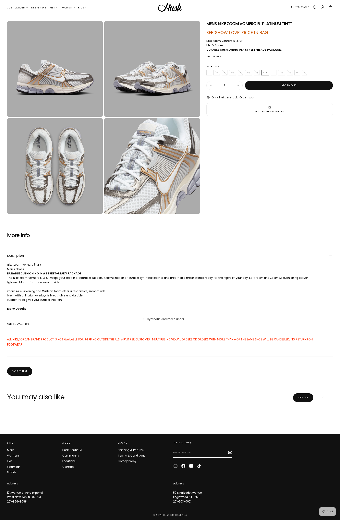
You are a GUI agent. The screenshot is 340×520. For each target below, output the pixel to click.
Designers (39, 7)
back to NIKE (19, 371)
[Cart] (330, 7)
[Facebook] (183, 466)
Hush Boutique (72, 450)
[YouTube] (191, 466)
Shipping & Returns (131, 450)
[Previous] (322, 397)
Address (12, 483)
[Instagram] (175, 466)
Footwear (13, 467)
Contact (68, 467)
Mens (10, 450)
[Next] (330, 397)
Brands (11, 472)
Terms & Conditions (131, 456)
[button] (300, 7)
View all (303, 397)
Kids (81, 7)
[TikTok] (199, 466)
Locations (69, 461)
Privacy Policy (127, 461)
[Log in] (322, 7)
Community (70, 456)
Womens (13, 456)
